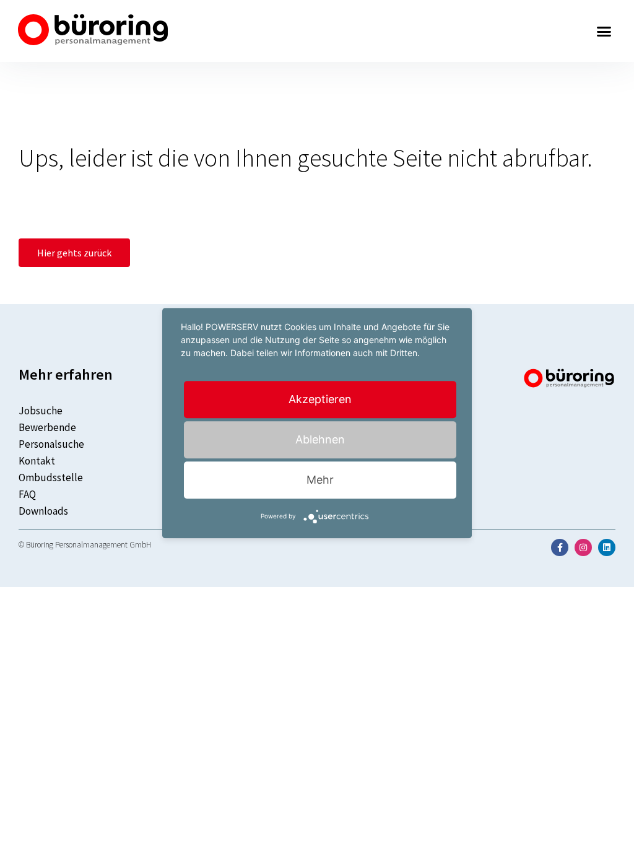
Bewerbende (47, 427)
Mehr (320, 479)
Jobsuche (41, 410)
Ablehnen (320, 439)
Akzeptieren (320, 399)
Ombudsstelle (51, 477)
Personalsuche (51, 444)
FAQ (27, 494)
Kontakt (37, 461)
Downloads (43, 511)
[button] (604, 31)
